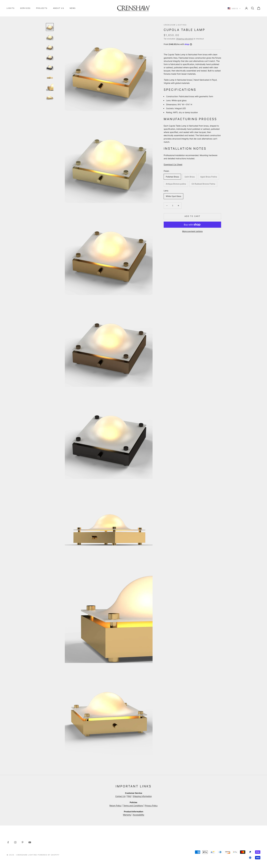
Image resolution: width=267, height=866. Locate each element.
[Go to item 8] (50, 97)
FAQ (129, 796)
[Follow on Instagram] (15, 842)
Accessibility (138, 815)
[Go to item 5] (50, 67)
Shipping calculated (184, 39)
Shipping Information (142, 796)
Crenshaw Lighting (175, 25)
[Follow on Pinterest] (22, 842)
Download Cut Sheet (173, 164)
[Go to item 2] (50, 37)
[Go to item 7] (50, 87)
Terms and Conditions (133, 805)
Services (25, 8)
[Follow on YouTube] (29, 842)
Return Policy (115, 805)
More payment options (192, 231)
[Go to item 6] (50, 77)
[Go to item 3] (50, 47)
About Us (58, 8)
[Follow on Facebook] (8, 842)
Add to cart (192, 216)
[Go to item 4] (50, 57)
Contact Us (120, 796)
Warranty (127, 815)
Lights (11, 8)
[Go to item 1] (50, 27)
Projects (41, 8)
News (73, 8)
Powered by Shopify (48, 855)
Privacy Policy (151, 805)
